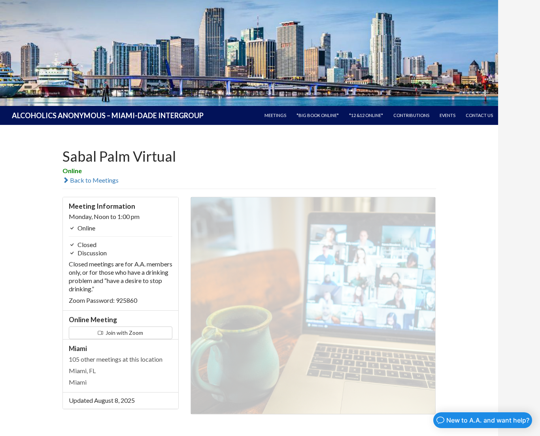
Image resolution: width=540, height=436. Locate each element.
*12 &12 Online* (366, 115)
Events (447, 115)
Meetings (275, 115)
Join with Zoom (123, 332)
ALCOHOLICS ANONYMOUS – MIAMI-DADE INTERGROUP (108, 115)
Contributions (411, 115)
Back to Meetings (94, 180)
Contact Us (479, 115)
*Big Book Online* (317, 115)
